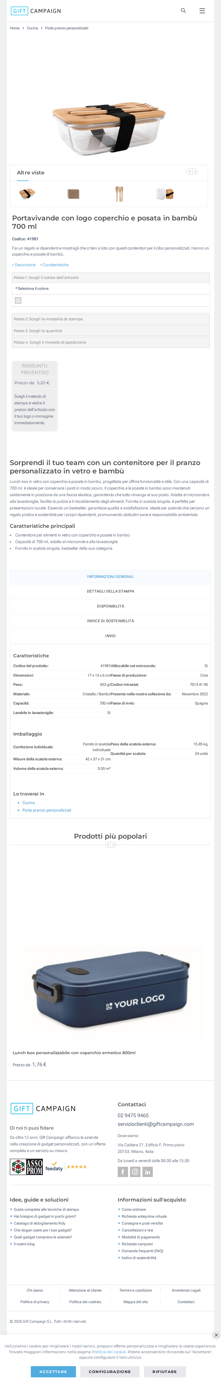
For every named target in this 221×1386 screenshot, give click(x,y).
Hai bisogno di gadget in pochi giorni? (45, 1216)
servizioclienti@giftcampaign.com (156, 1124)
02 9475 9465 (133, 1115)
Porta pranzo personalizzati (66, 28)
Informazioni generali (110, 576)
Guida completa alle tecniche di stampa (46, 1209)
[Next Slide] (195, 171)
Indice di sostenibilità (110, 621)
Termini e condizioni (135, 1290)
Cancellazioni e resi (137, 1230)
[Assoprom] (27, 1166)
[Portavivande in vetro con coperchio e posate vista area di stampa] (109, 100)
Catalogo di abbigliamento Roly (39, 1223)
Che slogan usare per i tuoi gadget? (43, 1230)
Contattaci (186, 1302)
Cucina (33, 28)
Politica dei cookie (109, 1351)
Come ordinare (134, 1209)
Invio (110, 636)
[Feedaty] (66, 1166)
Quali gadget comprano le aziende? (43, 1237)
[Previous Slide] (189, 171)
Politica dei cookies (85, 1302)
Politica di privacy (34, 1302)
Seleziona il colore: (32, 288)
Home (15, 28)
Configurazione (110, 1371)
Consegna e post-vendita (142, 1223)
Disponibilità (110, 606)
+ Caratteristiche (54, 264)
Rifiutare (165, 1371)
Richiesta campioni (137, 1244)
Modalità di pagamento (141, 1237)
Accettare (53, 1371)
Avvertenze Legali (186, 1290)
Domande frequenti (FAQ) (142, 1250)
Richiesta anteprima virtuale (144, 1216)
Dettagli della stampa (110, 591)
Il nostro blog (24, 1244)
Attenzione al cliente (85, 1290)
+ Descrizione (23, 264)
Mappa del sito (135, 1302)
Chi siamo (35, 1290)
